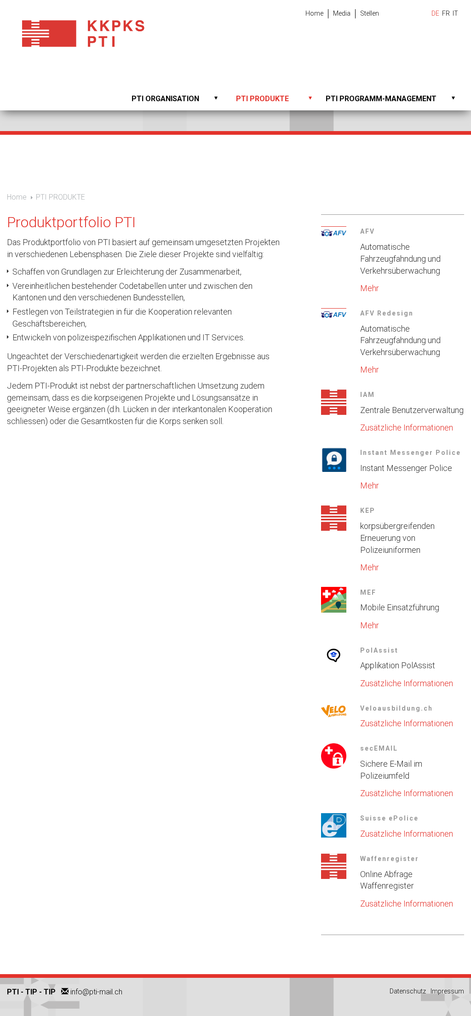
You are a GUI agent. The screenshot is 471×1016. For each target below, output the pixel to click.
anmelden (460, 1004)
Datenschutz (408, 991)
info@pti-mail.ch (96, 991)
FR (446, 13)
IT (455, 13)
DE (435, 13)
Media (341, 13)
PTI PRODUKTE (262, 98)
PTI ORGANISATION (165, 98)
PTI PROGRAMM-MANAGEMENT (381, 98)
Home (314, 13)
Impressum (447, 991)
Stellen (369, 13)
